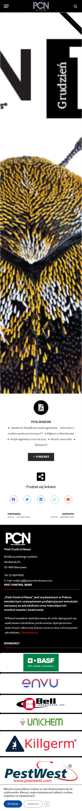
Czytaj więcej (29, 632)
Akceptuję (12, 804)
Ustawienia (33, 804)
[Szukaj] (75, 6)
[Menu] (6, 6)
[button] (14, 499)
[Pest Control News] (41, 6)
